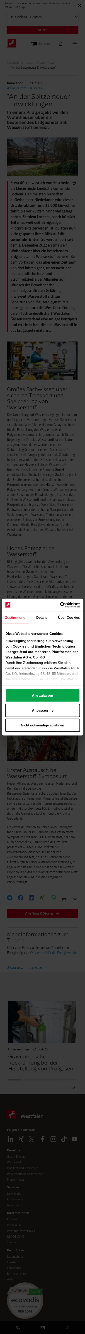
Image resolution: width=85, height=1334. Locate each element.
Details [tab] (41, 617)
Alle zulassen (42, 695)
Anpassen (40, 710)
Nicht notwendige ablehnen (42, 725)
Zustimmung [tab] (15, 617)
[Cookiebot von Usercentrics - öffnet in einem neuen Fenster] (60, 605)
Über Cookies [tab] (69, 617)
